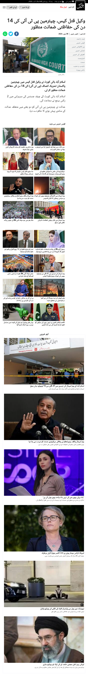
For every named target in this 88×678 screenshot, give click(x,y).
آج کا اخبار (25, 7)
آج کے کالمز (13, 7)
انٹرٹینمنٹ (81, 58)
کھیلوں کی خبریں (79, 54)
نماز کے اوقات (57, 1)
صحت (82, 62)
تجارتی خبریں (80, 50)
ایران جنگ (63, 7)
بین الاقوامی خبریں (78, 46)
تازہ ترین (71, 7)
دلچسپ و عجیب (79, 66)
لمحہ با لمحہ (80, 39)
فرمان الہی (68, 1)
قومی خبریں (74, 34)
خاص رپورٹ (80, 70)
